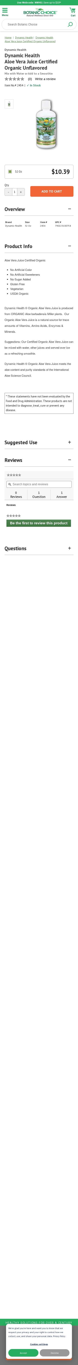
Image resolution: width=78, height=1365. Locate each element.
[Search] (70, 24)
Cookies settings (39, 1344)
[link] (14, 475)
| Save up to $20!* (39, 2)
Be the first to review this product (40, 524)
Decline (55, 1352)
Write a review (45, 79)
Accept (23, 1352)
